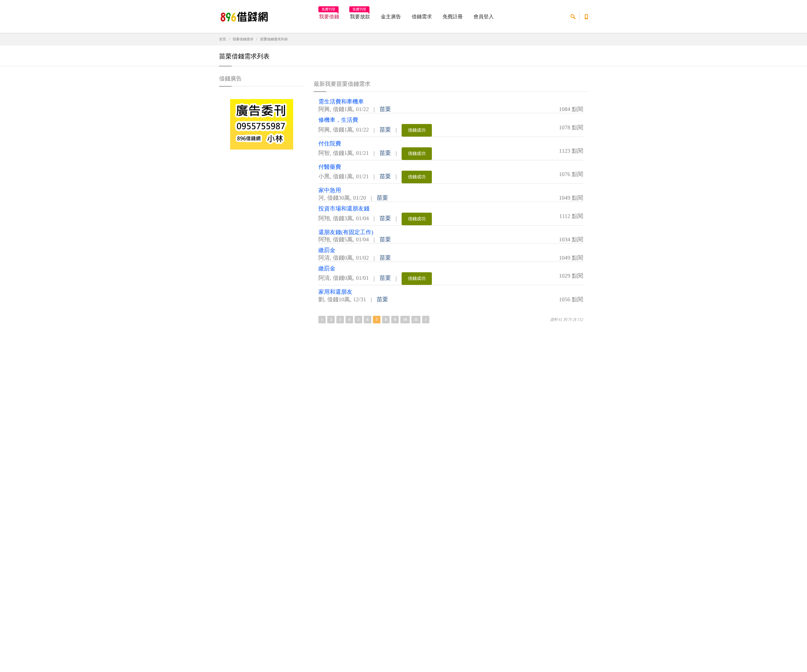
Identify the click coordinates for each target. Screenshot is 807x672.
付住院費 (329, 143)
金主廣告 (391, 16)
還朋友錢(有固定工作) (345, 232)
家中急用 (329, 190)
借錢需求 (422, 16)
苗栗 (385, 109)
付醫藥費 (329, 167)
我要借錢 (329, 14)
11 (416, 319)
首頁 (222, 39)
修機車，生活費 (338, 120)
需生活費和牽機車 (341, 101)
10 (405, 319)
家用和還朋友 (335, 292)
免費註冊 (453, 16)
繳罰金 (326, 250)
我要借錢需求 (243, 39)
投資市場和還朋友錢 (343, 208)
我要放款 (360, 14)
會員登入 (483, 16)
